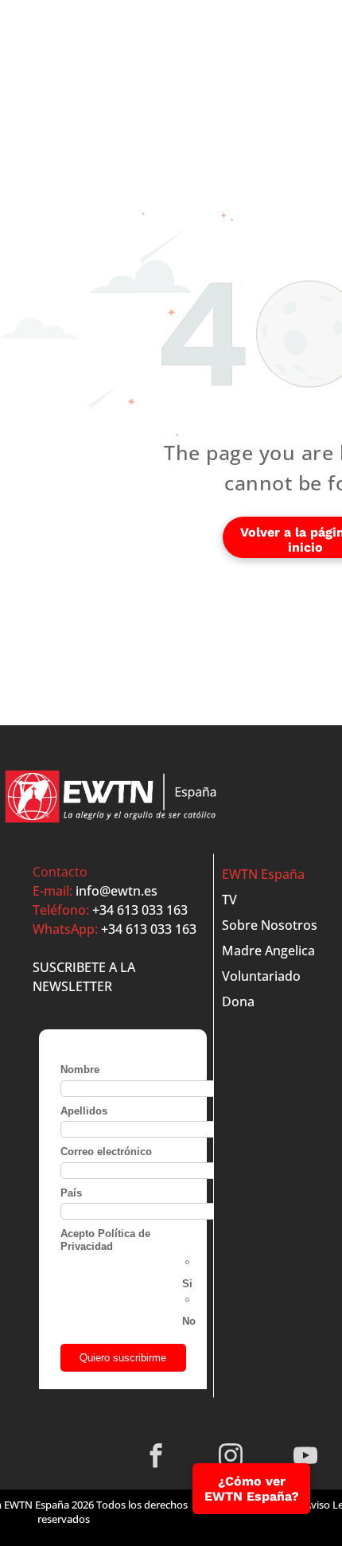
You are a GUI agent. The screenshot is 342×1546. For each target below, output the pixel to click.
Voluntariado (261, 976)
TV (229, 899)
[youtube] (306, 1458)
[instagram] (231, 1458)
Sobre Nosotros (269, 925)
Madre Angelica (268, 950)
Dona (238, 1001)
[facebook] (156, 1458)
